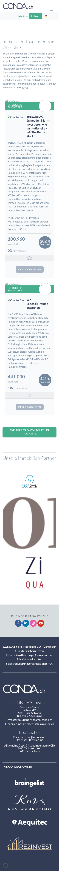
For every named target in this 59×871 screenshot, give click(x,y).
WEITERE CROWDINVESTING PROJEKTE (29, 432)
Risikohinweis (22, 737)
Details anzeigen (29, 269)
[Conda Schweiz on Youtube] (40, 623)
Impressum (39, 737)
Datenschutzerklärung (29, 740)
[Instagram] (33, 623)
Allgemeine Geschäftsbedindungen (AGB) (29, 745)
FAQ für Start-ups (29, 751)
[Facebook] (18, 623)
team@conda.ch (42, 719)
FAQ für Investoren (29, 748)
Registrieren (22, 16)
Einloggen (35, 16)
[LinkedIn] (25, 623)
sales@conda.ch (44, 724)
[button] (5, 865)
